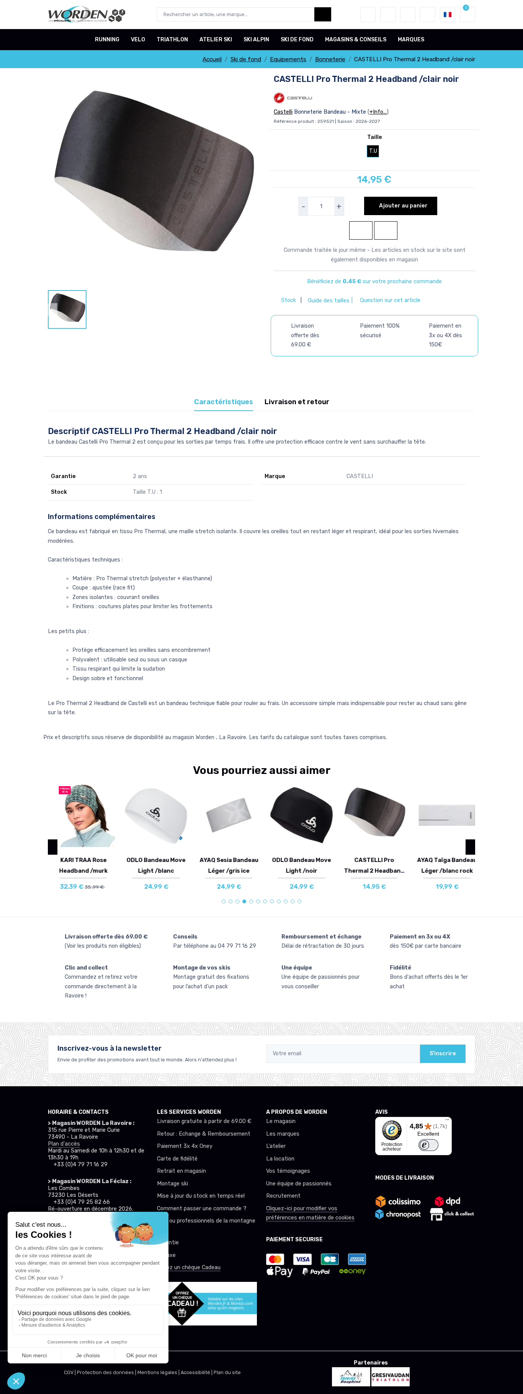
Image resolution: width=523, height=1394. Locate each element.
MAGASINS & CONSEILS (355, 39)
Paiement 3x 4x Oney (184, 1146)
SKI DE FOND (297, 39)
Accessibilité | (197, 1372)
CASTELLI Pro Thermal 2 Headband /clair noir (370, 871)
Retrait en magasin (181, 1171)
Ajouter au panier (403, 205)
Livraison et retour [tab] (297, 402)
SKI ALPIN (256, 39)
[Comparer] (103, 816)
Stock (289, 300)
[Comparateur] (407, 14)
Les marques (282, 1134)
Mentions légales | (159, 1372)
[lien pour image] (152, 181)
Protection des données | (107, 1372)
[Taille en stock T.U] (79, 815)
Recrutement (283, 1196)
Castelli (283, 112)
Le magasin (281, 1121)
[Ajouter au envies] (361, 230)
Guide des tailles (328, 300)
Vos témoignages (288, 1171)
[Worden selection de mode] (427, 14)
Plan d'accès (64, 1144)
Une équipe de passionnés (299, 1183)
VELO (138, 39)
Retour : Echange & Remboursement (203, 1134)
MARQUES (411, 39)
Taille (374, 137)
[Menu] (447, 1121)
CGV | (70, 1372)
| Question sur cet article (385, 300)
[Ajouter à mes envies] (103, 795)
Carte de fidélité (177, 1159)
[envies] (388, 14)
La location (280, 1159)
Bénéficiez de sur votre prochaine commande (374, 281)
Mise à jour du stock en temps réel (201, 1196)
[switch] (428, 1145)
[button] (368, 14)
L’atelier (276, 1146)
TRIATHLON (172, 39)
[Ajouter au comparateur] (385, 230)
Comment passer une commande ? (202, 1208)
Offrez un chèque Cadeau (189, 1267)
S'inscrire (443, 1053)
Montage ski (172, 1183)
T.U (373, 151)
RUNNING (107, 39)
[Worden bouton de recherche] (322, 14)
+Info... (378, 112)
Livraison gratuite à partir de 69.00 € (204, 1121)
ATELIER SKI (215, 39)
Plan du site (227, 1372)
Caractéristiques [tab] (223, 402)
